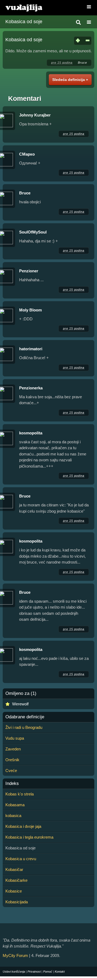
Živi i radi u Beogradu (23, 727)
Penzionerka (31, 388)
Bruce (82, 62)
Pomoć (47, 971)
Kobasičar (14, 869)
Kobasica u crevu (20, 858)
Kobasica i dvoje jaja (23, 826)
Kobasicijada (16, 902)
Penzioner (28, 271)
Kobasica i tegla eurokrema (29, 837)
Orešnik (12, 759)
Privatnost (34, 971)
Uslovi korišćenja (14, 971)
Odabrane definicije (24, 717)
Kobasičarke (16, 880)
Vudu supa (14, 738)
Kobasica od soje (23, 21)
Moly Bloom (30, 310)
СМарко (27, 154)
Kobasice (13, 891)
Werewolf (20, 704)
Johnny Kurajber (35, 115)
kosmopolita (30, 433)
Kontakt (60, 971)
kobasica (13, 815)
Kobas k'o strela (19, 794)
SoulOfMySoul (33, 232)
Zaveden (13, 749)
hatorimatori (30, 348)
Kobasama (15, 804)
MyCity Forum (15, 955)
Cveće (11, 770)
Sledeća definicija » (70, 79)
